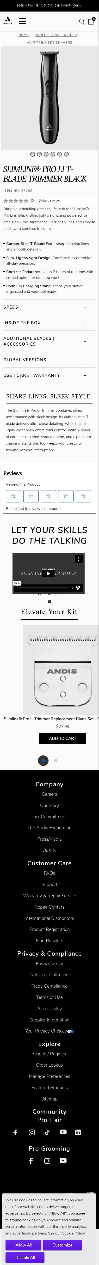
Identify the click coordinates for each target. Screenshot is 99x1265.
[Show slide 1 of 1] (49, 601)
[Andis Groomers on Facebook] (34, 1163)
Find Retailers (49, 940)
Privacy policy (49, 963)
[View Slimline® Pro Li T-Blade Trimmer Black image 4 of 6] (52, 154)
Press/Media (49, 839)
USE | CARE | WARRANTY (31, 375)
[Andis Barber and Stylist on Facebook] (18, 1135)
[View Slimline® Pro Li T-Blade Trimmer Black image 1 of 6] (32, 154)
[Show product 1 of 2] (43, 760)
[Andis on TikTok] (49, 1135)
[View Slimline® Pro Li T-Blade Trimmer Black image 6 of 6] (66, 154)
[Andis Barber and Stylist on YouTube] (65, 1135)
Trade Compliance (49, 986)
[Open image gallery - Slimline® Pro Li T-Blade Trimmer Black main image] (49, 97)
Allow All (23, 1245)
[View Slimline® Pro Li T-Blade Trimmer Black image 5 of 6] (59, 154)
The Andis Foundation (49, 828)
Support (49, 884)
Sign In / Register (50, 1054)
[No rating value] (17, 201)
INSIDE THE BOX (22, 323)
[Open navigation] (22, 21)
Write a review (49, 200)
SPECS (11, 307)
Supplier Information (49, 1020)
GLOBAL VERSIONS (25, 360)
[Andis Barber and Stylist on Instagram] (34, 1135)
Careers (49, 794)
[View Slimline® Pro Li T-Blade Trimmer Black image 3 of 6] (46, 154)
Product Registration (49, 929)
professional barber (56, 35)
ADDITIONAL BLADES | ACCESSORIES (29, 341)
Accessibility (49, 1008)
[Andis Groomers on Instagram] (49, 1163)
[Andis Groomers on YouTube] (65, 1163)
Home (24, 35)
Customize (62, 1245)
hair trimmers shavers (49, 42)
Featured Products (49, 1087)
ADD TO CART (62, 738)
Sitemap (49, 1099)
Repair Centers (49, 907)
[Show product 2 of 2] (55, 760)
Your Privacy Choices (46, 1031)
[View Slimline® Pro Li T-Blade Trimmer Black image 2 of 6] (39, 154)
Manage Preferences (49, 1076)
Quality (49, 850)
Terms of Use (49, 997)
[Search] (82, 21)
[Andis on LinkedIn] (80, 1135)
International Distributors (49, 918)
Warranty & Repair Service (49, 895)
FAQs (49, 873)
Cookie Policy (73, 1233)
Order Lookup (49, 1065)
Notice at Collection (49, 975)
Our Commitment (49, 816)
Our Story (49, 805)
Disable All (25, 1257)
